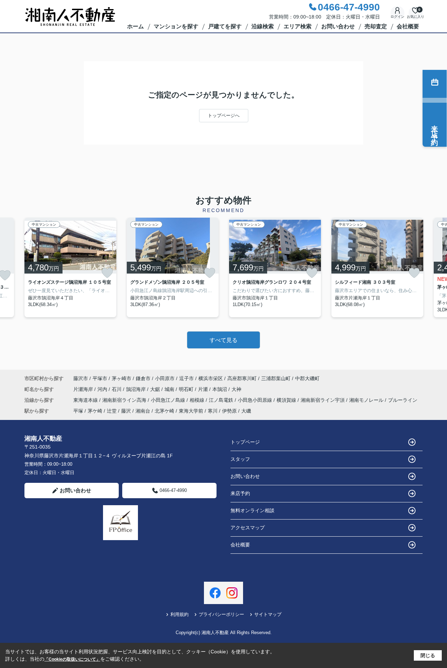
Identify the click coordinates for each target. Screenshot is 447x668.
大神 (236, 389)
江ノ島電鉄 (222, 400)
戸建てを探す (225, 26)
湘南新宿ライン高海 (125, 400)
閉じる (427, 655)
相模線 (198, 400)
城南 (170, 389)
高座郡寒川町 (242, 378)
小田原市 (165, 378)
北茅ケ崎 (164, 411)
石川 (117, 389)
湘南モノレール (367, 400)
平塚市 (100, 378)
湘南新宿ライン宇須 (323, 400)
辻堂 (112, 411)
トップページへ (224, 115)
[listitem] (70, 268)
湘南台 (142, 411)
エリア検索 (298, 26)
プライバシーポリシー (221, 614)
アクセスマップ (247, 527)
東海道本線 (86, 400)
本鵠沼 (220, 389)
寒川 (213, 411)
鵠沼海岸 (136, 389)
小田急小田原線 (255, 400)
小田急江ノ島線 (168, 400)
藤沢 (126, 411)
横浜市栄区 (210, 378)
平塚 (78, 411)
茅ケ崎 (95, 411)
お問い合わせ (338, 26)
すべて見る (223, 340)
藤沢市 (80, 378)
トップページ (245, 442)
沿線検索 (262, 26)
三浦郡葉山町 (276, 378)
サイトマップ (267, 614)
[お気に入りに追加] (107, 273)
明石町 (187, 389)
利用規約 (179, 614)
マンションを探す (176, 26)
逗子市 (186, 378)
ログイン (397, 17)
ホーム (135, 26)
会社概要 (408, 26)
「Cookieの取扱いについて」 (72, 659)
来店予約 (240, 493)
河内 (103, 389)
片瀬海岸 (83, 389)
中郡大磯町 (307, 378)
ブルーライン (402, 400)
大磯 (246, 411)
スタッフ (240, 459)
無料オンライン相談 (252, 510)
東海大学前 (191, 411)
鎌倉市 (143, 378)
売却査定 (376, 26)
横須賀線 (287, 400)
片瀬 (203, 389)
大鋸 (155, 389)
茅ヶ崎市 (121, 378)
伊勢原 (229, 411)
